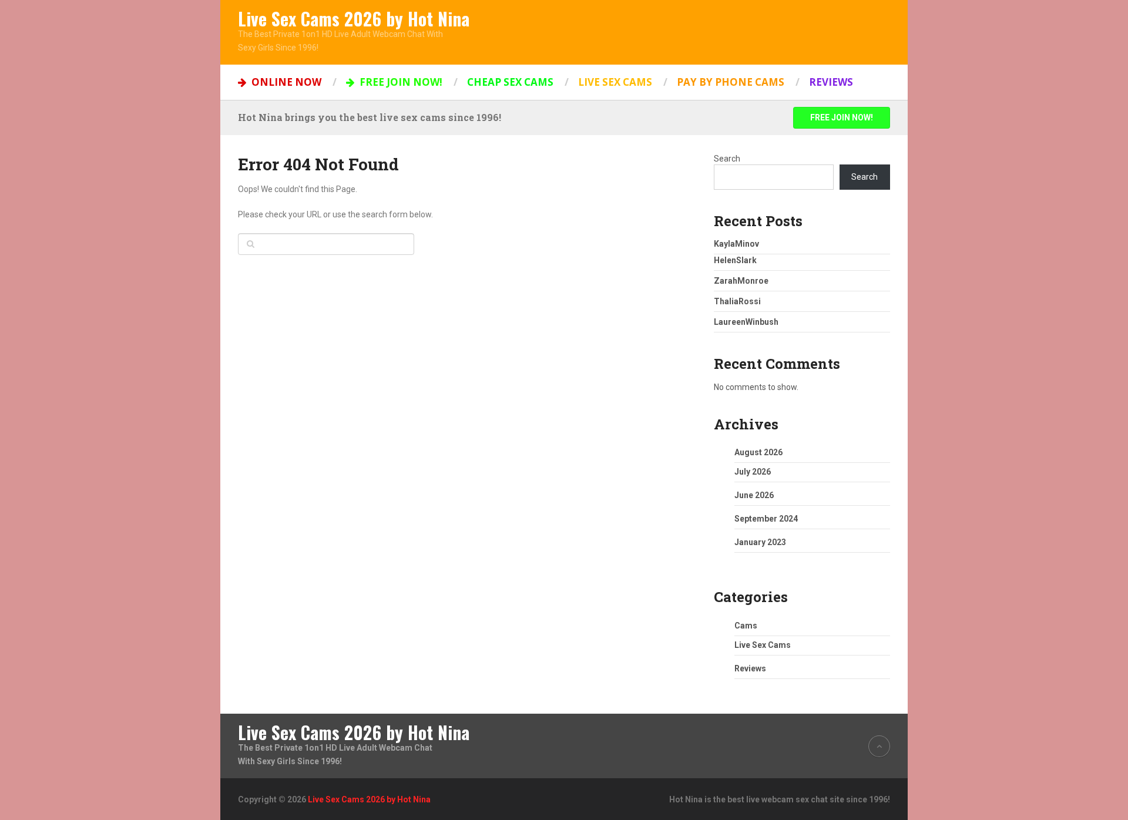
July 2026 (752, 471)
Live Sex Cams (615, 82)
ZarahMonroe (741, 280)
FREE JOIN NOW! (399, 82)
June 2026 (754, 495)
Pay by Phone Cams (730, 82)
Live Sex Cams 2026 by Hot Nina (353, 19)
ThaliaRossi (737, 301)
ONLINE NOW (285, 82)
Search (727, 158)
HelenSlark (735, 260)
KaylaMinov (736, 243)
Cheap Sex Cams (510, 82)
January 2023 (760, 542)
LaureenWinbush (746, 322)
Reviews (831, 82)
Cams (745, 625)
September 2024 (766, 518)
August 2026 (758, 452)
